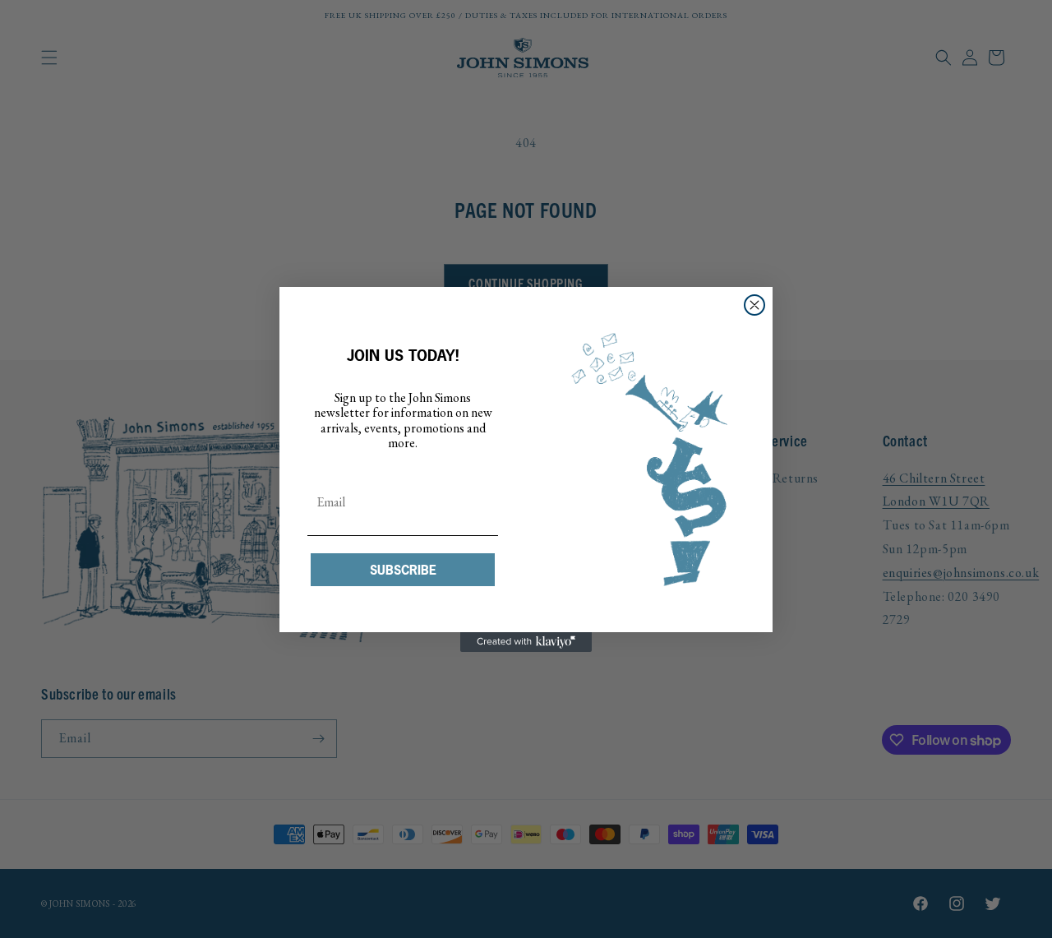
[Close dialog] (754, 305)
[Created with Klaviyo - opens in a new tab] (526, 642)
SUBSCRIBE (403, 570)
